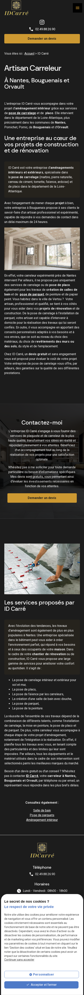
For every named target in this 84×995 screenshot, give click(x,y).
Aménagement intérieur (42, 820)
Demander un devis (42, 38)
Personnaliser (43, 974)
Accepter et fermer (43, 985)
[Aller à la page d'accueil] (16, 8)
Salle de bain (42, 810)
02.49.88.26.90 (45, 29)
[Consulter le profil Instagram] (42, 22)
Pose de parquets (42, 815)
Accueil (29, 53)
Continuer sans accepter (19, 959)
